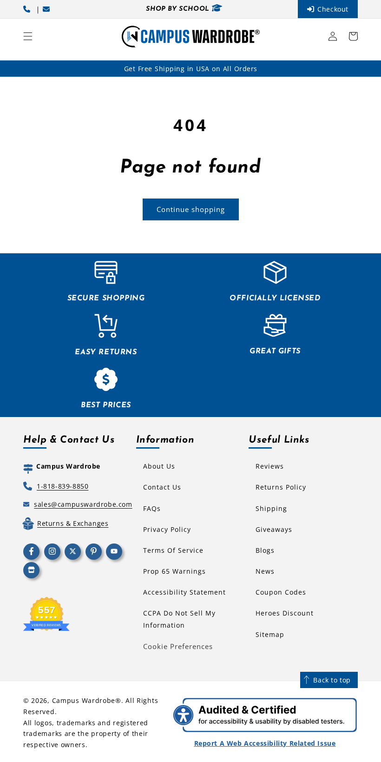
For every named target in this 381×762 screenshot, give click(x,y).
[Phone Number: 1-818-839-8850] (28, 9)
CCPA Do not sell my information (179, 619)
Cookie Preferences (178, 646)
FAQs (152, 508)
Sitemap (270, 634)
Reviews (270, 466)
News (265, 571)
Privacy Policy (167, 529)
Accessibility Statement (184, 592)
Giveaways (274, 529)
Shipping (271, 508)
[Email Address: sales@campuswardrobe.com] (48, 9)
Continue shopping (191, 209)
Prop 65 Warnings (174, 571)
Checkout (332, 9)
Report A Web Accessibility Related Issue (265, 743)
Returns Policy (281, 487)
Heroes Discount (285, 613)
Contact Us (162, 487)
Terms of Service (173, 550)
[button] (28, 36)
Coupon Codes (281, 592)
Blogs (265, 550)
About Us (159, 466)
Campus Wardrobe (84, 700)
